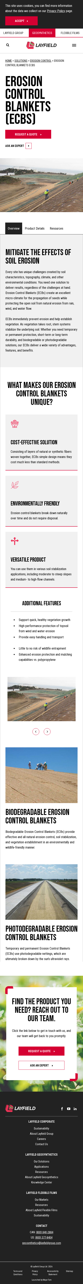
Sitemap (69, 1271)
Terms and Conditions (17, 1273)
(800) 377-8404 (43, 1237)
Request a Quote (39, 1051)
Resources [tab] (56, 228)
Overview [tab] (14, 228)
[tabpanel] (41, 598)
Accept (19, 21)
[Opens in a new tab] (62, 1108)
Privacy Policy (56, 11)
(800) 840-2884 (44, 1232)
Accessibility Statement (52, 1273)
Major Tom (47, 1280)
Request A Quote (26, 134)
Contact (41, 1225)
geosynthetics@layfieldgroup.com (41, 1243)
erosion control (40, 60)
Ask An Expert (14, 145)
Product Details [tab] (35, 228)
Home (8, 60)
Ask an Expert (39, 1065)
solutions (21, 60)
